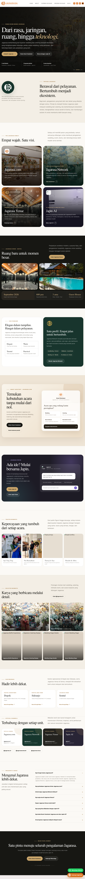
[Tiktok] (77, 3)
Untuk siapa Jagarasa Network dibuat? (46, 792)
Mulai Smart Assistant (14, 425)
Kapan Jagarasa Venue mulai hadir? (45, 803)
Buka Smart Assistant (26, 54)
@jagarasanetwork (21, 750)
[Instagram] (80, 3)
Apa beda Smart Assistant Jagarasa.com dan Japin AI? (51, 814)
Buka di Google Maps (9, 704)
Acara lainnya (51, 420)
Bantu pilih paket (57, 482)
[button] (60, 488)
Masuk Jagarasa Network (56, 361)
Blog (68, 3)
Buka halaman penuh (14, 430)
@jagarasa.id (7, 750)
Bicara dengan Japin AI (43, 54)
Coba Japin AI (12, 489)
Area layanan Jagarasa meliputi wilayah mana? (48, 819)
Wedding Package (59, 3)
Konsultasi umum (68, 420)
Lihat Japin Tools (13, 494)
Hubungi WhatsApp (51, 858)
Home (31, 3)
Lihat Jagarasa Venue (57, 257)
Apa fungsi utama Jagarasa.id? (44, 773)
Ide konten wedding (47, 482)
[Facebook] (74, 3)
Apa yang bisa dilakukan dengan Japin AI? (47, 808)
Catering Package (46, 3)
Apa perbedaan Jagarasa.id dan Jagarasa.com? (48, 786)
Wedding (50, 413)
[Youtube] (83, 3)
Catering (69, 413)
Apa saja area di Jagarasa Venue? (44, 797)
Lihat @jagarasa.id (58, 596)
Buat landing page (68, 482)
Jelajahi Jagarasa (8, 54)
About (37, 3)
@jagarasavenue (36, 750)
